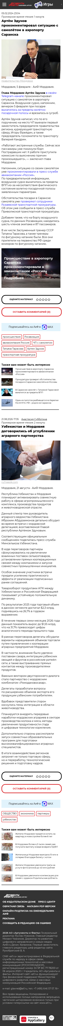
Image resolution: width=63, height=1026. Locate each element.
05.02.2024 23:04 (10, 13)
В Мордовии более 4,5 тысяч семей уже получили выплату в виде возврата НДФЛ (36, 845)
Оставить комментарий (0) (31, 311)
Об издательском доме (19, 901)
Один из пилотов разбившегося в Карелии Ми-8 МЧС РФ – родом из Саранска (36, 401)
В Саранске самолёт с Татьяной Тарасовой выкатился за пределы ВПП (37, 391)
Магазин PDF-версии (41, 906)
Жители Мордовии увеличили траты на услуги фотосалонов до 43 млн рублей (35, 866)
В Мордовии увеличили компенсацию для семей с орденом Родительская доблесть (36, 876)
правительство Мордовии (17, 80)
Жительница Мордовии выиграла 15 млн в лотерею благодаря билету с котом (36, 855)
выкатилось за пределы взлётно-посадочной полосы (23, 111)
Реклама (9, 918)
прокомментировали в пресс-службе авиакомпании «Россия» (29, 173)
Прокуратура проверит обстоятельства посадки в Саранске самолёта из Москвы (36, 380)
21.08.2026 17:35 (10, 419)
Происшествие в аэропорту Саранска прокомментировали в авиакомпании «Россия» (28, 264)
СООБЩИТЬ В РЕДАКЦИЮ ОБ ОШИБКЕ (27, 923)
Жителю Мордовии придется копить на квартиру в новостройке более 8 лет (35, 835)
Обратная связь (13, 906)
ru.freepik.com (9, 482)
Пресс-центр (46, 901)
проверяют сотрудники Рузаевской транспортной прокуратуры (28, 203)
